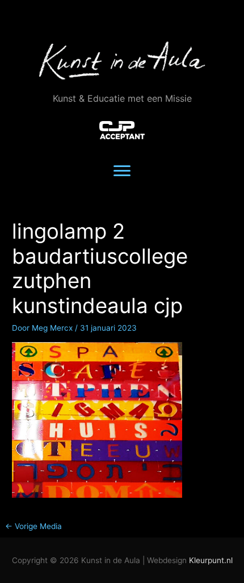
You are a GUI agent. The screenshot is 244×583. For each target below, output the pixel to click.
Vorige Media (33, 526)
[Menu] (122, 171)
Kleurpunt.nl (211, 560)
